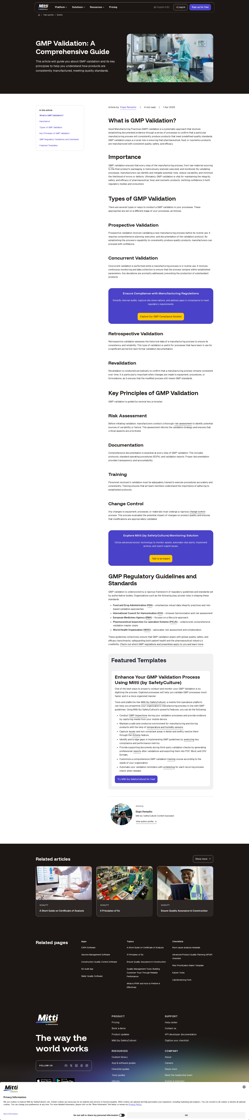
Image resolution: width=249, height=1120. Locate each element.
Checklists (177, 941)
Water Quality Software (92, 976)
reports (137, 751)
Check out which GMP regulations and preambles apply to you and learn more (161, 644)
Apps (83, 941)
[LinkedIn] (76, 1065)
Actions (136, 735)
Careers (169, 1063)
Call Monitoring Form (181, 980)
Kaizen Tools (178, 972)
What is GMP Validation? (51, 115)
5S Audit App (87, 969)
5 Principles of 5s (135, 954)
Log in (182, 7)
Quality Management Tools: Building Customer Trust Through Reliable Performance (143, 973)
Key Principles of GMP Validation (54, 133)
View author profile (144, 821)
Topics (130, 941)
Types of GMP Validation (50, 127)
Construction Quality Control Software (99, 962)
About (168, 1057)
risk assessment (183, 423)
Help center (171, 1022)
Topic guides (48, 15)
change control (197, 511)
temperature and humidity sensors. (165, 727)
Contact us (170, 1028)
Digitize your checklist (177, 1040)
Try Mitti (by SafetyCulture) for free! (136, 779)
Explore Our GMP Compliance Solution (161, 316)
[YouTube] (66, 1065)
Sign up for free (200, 7)
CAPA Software (88, 947)
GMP (111, 165)
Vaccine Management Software (95, 954)
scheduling (169, 767)
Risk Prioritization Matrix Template (188, 965)
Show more (201, 858)
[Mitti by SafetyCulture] (43, 7)
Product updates (120, 1034)
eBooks (116, 1081)
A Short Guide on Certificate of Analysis (145, 947)
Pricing (115, 1022)
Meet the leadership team (178, 1075)
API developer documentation (181, 1034)
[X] (71, 1065)
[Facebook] (81, 1065)
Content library (120, 1057)
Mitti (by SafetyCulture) (153, 702)
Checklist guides (120, 1069)
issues (132, 731)
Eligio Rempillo (128, 107)
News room (171, 1069)
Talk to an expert (161, 558)
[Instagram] (86, 1065)
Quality (60, 15)
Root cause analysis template (186, 947)
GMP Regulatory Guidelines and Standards (59, 139)
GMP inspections (138, 715)
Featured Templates (48, 145)
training (171, 759)
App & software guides (124, 1063)
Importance (44, 121)
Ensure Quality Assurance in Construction (146, 962)
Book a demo (119, 1028)
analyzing (189, 739)
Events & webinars (174, 1081)
